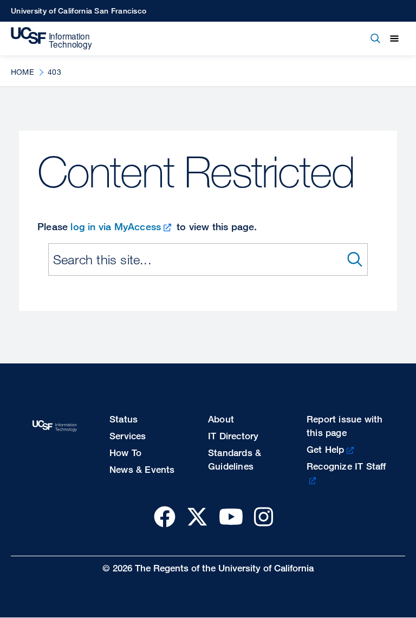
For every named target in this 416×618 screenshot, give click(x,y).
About (221, 419)
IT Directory (233, 435)
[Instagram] (263, 516)
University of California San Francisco (78, 10)
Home (22, 71)
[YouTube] (231, 516)
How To (125, 452)
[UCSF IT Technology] (51, 38)
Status (123, 419)
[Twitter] (197, 516)
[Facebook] (165, 516)
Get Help (325, 449)
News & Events (142, 469)
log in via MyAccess (115, 226)
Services (127, 435)
